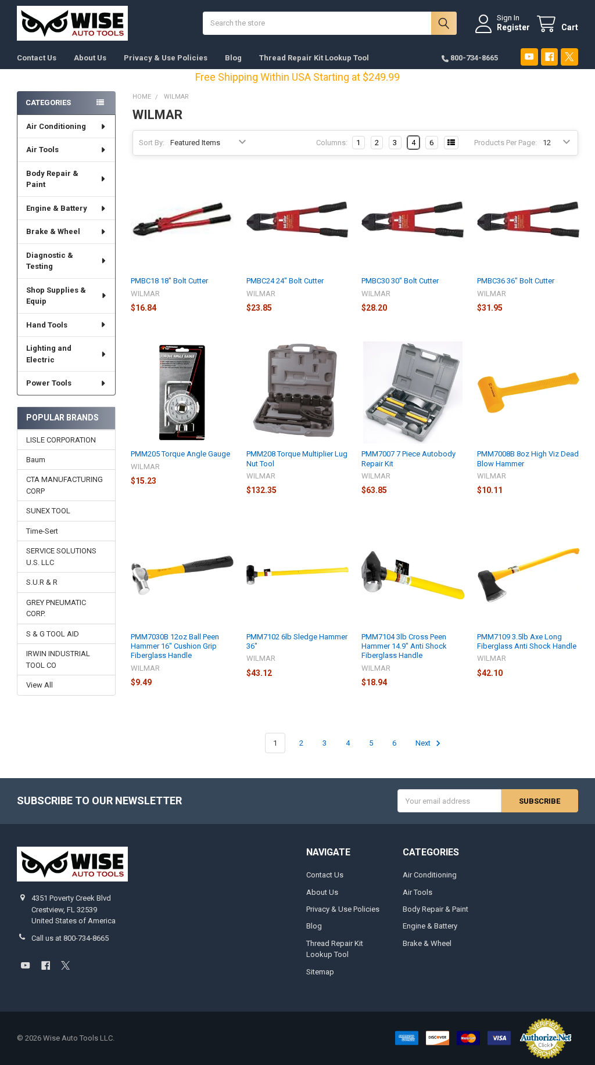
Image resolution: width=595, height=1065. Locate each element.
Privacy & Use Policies (165, 57)
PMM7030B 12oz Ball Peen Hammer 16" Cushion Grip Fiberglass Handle (175, 646)
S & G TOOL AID (52, 633)
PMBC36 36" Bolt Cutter (515, 280)
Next (423, 743)
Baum (35, 459)
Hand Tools (46, 325)
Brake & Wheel (53, 231)
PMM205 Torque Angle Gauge (180, 453)
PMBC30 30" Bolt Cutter (400, 280)
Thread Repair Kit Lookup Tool (314, 57)
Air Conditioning (56, 126)
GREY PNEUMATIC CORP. (56, 608)
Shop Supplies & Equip (56, 296)
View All (39, 685)
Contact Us (36, 57)
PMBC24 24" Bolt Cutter (285, 280)
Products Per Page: (505, 142)
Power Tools (48, 383)
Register (513, 27)
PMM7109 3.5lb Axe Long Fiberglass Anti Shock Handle (526, 641)
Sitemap (320, 971)
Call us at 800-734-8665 (70, 938)
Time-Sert (42, 531)
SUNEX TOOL (48, 510)
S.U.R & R (42, 582)
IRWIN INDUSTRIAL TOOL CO (58, 659)
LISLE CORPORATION (61, 440)
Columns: (331, 142)
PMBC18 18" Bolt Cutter (169, 280)
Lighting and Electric (48, 354)
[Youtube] (529, 56)
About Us (90, 57)
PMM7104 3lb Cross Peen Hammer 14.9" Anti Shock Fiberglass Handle (404, 646)
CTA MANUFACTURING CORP (64, 485)
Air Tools (42, 149)
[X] (569, 56)
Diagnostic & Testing (49, 261)
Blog (233, 57)
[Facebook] (549, 56)
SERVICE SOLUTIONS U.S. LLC (61, 556)
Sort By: (151, 142)
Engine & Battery (56, 208)
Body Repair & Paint (52, 179)
